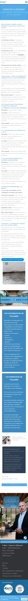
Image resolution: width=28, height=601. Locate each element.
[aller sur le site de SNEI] (19, 589)
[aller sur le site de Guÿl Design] (8, 589)
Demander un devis (14, 298)
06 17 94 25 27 (14, 301)
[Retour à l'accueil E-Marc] (3, 2)
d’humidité (21, 55)
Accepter (24, 599)
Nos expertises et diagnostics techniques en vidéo (12, 572)
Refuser (24, 596)
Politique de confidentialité (11, 576)
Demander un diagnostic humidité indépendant (13, 259)
